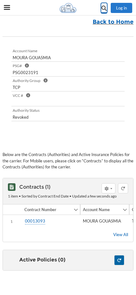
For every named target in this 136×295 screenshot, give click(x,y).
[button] (47, 209)
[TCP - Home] (68, 8)
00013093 (35, 220)
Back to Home (113, 21)
